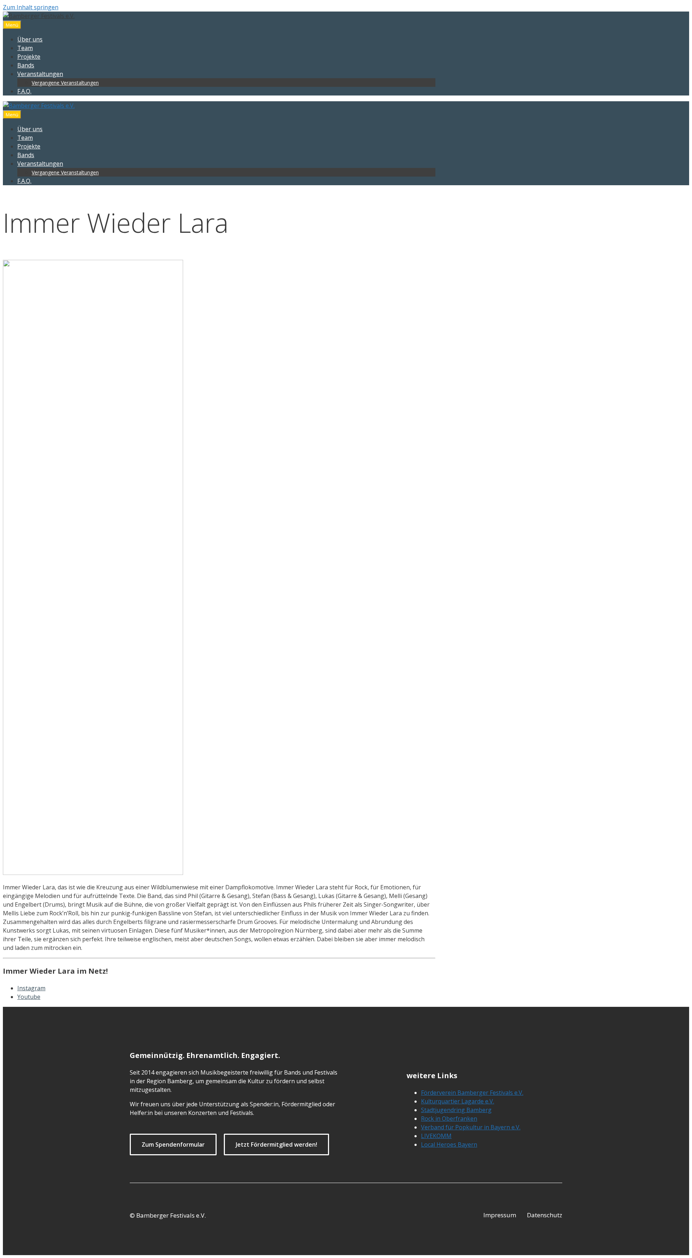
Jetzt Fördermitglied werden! (276, 1144)
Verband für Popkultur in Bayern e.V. (470, 1127)
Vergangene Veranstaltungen (65, 82)
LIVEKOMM (436, 1136)
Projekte (28, 57)
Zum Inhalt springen (30, 7)
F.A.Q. (24, 91)
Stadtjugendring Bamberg (456, 1110)
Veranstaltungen (40, 74)
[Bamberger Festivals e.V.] (39, 106)
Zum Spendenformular (173, 1144)
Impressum (499, 1215)
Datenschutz (544, 1215)
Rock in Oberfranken (449, 1119)
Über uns (30, 39)
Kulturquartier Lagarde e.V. (457, 1101)
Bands (25, 65)
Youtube (28, 997)
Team (25, 48)
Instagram (31, 988)
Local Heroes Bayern (449, 1144)
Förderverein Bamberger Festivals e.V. (472, 1093)
